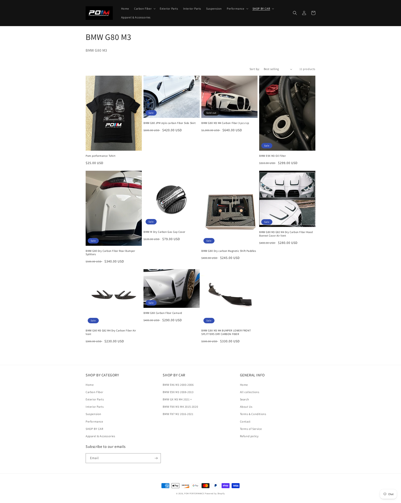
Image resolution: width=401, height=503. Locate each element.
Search (244, 399)
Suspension (93, 414)
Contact (245, 421)
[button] (144, 8)
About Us (246, 407)
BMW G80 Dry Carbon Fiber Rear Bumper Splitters (110, 252)
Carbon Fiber (94, 392)
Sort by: (255, 69)
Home (90, 385)
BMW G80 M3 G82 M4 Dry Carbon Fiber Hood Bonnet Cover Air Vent (286, 233)
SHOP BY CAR (94, 429)
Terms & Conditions (253, 414)
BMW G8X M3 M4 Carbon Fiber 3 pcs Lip (225, 123)
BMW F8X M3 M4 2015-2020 (180, 407)
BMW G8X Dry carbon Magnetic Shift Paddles (228, 251)
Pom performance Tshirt (100, 156)
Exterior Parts (95, 399)
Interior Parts (95, 407)
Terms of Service (251, 429)
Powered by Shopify (215, 493)
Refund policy (249, 436)
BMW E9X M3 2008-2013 (178, 392)
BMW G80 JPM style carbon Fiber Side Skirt (169, 123)
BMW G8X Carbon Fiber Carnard (162, 313)
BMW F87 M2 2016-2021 (178, 414)
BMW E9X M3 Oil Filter (272, 156)
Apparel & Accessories (100, 436)
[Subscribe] (156, 458)
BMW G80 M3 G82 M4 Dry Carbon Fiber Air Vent (111, 332)
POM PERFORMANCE (194, 493)
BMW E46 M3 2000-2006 (178, 385)
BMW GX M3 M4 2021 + (177, 399)
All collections (249, 392)
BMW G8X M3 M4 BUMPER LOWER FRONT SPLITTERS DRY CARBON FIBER (226, 332)
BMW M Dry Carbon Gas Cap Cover (164, 232)
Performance (94, 421)
